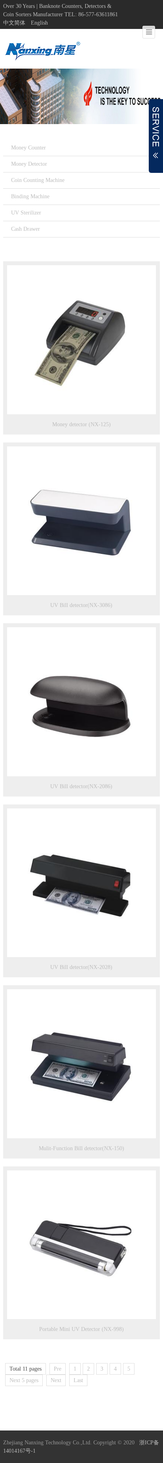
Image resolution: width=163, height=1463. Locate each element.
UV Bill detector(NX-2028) (81, 967)
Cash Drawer (25, 229)
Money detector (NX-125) (81, 424)
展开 (156, 136)
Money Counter (28, 148)
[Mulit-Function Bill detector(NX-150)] (81, 1063)
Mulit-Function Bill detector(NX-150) (81, 1148)
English (39, 23)
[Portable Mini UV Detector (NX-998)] (81, 1244)
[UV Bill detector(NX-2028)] (81, 882)
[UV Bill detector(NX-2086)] (81, 701)
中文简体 (14, 23)
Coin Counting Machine (37, 180)
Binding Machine (30, 196)
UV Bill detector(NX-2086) (81, 786)
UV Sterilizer (26, 213)
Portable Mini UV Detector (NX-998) (81, 1329)
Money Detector (29, 164)
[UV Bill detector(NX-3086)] (81, 521)
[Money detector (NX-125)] (81, 339)
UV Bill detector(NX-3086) (81, 605)
